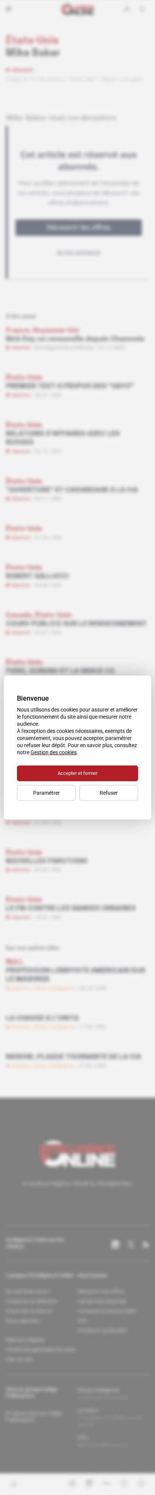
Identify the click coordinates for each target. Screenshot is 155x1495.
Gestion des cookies (53, 752)
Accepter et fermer (77, 773)
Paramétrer (46, 793)
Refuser (109, 793)
